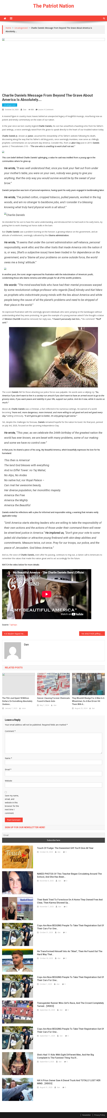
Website (8, 780)
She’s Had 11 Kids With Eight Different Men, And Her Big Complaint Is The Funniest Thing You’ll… (65, 1056)
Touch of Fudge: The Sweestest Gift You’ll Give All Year (65, 848)
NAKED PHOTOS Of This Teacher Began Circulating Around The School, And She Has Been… (69, 875)
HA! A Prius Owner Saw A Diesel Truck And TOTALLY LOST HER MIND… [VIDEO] (68, 1082)
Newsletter (86, 1115)
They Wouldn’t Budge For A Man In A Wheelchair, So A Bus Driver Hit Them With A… (88, 701)
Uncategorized (9, 105)
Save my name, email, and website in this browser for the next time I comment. (12, 804)
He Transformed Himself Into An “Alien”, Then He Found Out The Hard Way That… (69, 953)
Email (8, 769)
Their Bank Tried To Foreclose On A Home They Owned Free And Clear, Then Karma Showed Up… (70, 901)
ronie (24, 708)
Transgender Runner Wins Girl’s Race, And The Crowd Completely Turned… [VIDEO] (70, 1004)
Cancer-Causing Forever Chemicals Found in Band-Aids (53, 699)
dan (24, 110)
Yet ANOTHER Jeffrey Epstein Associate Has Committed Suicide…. (93, 633)
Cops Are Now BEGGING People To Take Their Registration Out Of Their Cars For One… (70, 927)
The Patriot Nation (53, 6)
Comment (10, 731)
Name (8, 758)
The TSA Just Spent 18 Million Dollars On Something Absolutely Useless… (17, 701)
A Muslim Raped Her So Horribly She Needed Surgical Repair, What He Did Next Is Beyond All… (17, 633)
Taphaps (13, 624)
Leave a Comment (45, 109)
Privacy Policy (99, 1115)
